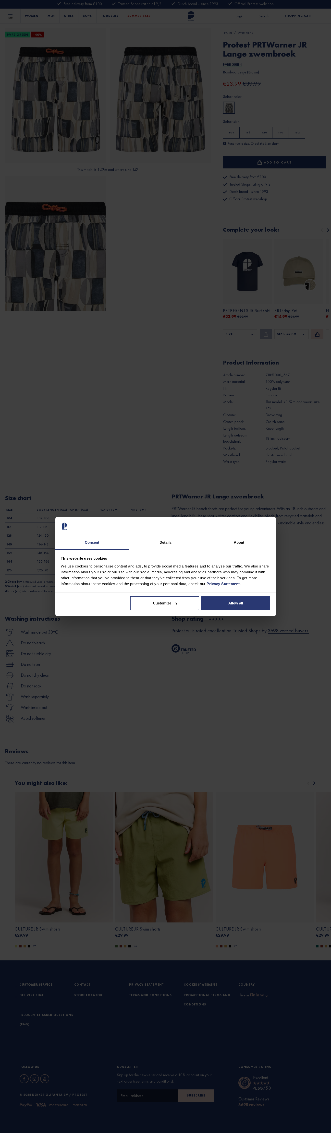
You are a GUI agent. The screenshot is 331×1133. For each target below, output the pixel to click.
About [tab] (239, 542)
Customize (162, 603)
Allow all (235, 603)
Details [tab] (165, 542)
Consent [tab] (92, 542)
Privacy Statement (223, 584)
